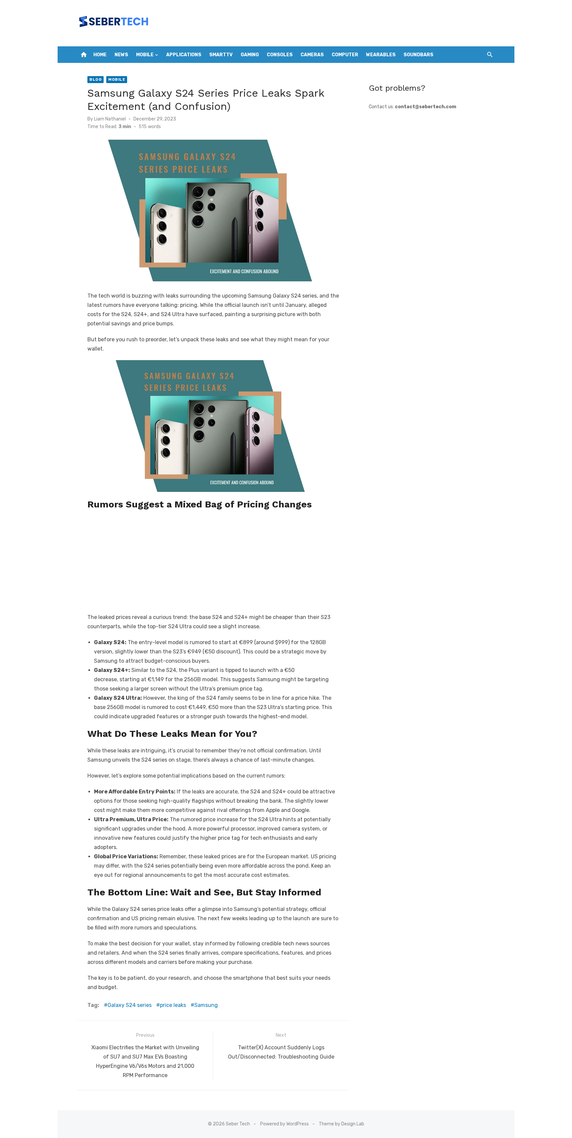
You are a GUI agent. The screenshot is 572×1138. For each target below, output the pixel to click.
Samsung (206, 1005)
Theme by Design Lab (341, 1124)
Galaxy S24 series (130, 1005)
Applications (183, 55)
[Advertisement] (213, 559)
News (121, 55)
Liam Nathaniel (110, 119)
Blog (95, 79)
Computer (345, 55)
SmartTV (221, 55)
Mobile (145, 55)
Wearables (381, 55)
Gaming (250, 55)
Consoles (280, 55)
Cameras (312, 55)
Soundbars (418, 55)
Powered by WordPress (284, 1124)
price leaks (173, 1005)
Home (100, 55)
